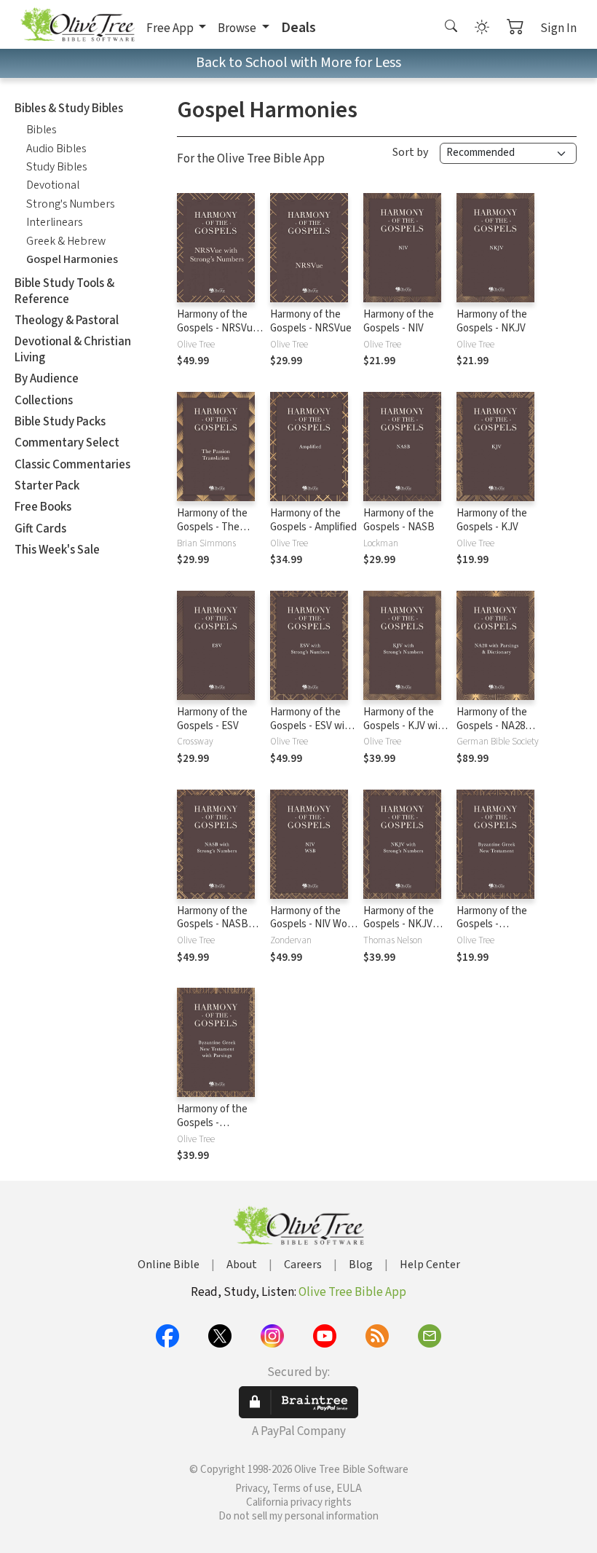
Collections (44, 400)
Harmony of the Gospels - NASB (399, 520)
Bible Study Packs (60, 421)
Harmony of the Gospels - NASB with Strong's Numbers (212, 931)
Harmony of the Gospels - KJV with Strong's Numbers (405, 725)
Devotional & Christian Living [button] (73, 349)
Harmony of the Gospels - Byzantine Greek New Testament (494, 931)
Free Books (43, 507)
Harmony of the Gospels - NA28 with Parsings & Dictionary (491, 732)
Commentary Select (67, 443)
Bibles (41, 130)
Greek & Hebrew (66, 241)
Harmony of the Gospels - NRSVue (311, 321)
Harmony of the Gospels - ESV (212, 719)
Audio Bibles (56, 149)
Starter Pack (47, 486)
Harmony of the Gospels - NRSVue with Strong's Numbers (217, 335)
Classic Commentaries (72, 464)
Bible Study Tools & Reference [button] (64, 291)
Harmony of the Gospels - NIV (398, 321)
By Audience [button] (47, 379)
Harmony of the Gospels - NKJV (491, 321)
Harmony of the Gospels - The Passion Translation (212, 534)
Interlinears (54, 222)
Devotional (52, 185)
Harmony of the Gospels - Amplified (313, 520)
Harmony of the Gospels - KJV (491, 520)
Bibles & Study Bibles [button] (69, 108)
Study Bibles (56, 167)
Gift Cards (40, 529)
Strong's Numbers (70, 204)
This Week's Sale (57, 550)
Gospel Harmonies (72, 259)
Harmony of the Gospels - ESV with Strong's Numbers (312, 725)
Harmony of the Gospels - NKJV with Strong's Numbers (398, 931)
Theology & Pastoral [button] (67, 320)
